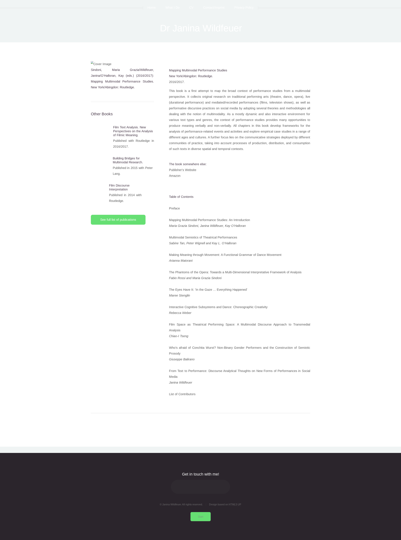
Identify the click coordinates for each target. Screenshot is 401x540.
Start (200, 516)
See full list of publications (118, 219)
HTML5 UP (235, 504)
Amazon (174, 175)
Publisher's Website (182, 170)
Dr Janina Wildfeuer (201, 28)
